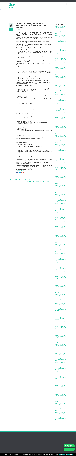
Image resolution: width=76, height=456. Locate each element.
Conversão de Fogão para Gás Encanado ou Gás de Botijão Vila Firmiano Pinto (60, 345)
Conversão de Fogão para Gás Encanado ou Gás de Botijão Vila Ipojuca (60, 295)
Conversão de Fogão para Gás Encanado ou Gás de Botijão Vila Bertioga (60, 400)
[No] (74, 454)
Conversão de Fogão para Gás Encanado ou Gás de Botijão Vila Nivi (60, 209)
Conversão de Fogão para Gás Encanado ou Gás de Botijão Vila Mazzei (60, 232)
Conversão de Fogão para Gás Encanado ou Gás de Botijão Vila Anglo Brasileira (60, 409)
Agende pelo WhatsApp (20, 170)
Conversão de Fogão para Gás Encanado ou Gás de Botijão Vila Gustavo (60, 313)
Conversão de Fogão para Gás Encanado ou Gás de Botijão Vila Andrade (60, 413)
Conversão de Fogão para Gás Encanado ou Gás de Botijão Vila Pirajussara (60, 159)
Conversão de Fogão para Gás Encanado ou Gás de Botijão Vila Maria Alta (60, 264)
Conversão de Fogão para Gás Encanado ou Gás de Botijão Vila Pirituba (60, 154)
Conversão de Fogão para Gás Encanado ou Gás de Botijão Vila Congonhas (60, 382)
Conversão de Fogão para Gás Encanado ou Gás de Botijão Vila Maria (60, 268)
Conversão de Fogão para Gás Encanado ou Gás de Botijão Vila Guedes (60, 327)
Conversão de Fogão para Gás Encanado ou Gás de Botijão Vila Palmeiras (60, 186)
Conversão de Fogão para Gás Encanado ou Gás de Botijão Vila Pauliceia (60, 182)
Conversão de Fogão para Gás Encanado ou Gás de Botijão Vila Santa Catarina (60, 109)
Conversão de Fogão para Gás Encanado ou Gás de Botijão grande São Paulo (60, 27)
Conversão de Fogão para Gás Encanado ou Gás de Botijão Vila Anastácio (60, 418)
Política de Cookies (69, 454)
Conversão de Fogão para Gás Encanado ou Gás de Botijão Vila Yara (60, 64)
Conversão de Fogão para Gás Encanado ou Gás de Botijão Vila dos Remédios (60, 359)
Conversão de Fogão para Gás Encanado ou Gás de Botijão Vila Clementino (60, 386)
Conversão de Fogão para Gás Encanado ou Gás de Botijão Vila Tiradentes (60, 77)
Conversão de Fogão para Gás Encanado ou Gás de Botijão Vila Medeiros (60, 227)
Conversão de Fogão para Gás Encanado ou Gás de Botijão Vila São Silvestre (60, 95)
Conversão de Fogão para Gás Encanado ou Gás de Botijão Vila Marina (60, 241)
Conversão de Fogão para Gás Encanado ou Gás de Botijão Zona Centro (60, 36)
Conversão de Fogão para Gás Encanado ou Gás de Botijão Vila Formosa (60, 341)
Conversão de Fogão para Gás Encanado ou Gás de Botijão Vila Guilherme (60, 323)
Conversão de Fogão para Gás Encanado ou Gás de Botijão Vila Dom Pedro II (60, 363)
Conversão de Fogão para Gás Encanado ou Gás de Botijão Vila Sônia (60, 86)
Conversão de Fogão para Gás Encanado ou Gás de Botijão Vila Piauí (60, 164)
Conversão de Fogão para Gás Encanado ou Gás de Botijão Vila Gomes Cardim (60, 336)
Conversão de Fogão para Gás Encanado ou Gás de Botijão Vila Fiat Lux (60, 350)
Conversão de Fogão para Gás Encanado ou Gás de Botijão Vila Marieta (60, 250)
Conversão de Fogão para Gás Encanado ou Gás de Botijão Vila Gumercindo (60, 318)
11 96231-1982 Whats (12, 1)
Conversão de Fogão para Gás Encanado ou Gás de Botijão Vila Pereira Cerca (60, 168)
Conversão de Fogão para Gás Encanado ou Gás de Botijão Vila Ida (60, 304)
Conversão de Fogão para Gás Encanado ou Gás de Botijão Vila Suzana (60, 82)
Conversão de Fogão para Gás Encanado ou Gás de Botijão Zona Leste (60, 55)
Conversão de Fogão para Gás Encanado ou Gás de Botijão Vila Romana (60, 123)
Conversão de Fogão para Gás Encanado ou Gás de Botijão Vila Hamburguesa (60, 309)
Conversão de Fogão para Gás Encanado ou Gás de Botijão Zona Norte (60, 45)
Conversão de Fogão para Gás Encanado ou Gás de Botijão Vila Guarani (60, 332)
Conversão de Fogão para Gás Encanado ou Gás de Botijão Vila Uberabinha (60, 68)
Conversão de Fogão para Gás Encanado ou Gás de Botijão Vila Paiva (60, 191)
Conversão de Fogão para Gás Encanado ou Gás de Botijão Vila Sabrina (60, 114)
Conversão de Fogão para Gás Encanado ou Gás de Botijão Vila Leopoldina (38, 181)
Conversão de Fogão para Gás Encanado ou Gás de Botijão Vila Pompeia (60, 141)
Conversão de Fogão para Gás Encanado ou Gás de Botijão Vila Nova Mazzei (60, 200)
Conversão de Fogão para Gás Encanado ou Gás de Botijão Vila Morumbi (60, 214)
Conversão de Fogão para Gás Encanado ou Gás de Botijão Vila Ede (60, 354)
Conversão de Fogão (22, 29)
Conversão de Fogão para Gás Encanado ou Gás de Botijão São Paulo (60, 32)
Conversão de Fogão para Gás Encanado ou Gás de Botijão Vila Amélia (60, 422)
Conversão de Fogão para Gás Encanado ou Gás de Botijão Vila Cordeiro (60, 377)
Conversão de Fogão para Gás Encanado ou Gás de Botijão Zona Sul (60, 41)
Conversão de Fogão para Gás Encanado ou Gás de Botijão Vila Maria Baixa (60, 259)
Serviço (53, 4)
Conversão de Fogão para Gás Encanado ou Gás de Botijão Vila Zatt (60, 59)
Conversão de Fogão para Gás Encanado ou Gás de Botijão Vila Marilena (60, 245)
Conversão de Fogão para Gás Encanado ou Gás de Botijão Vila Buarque (60, 395)
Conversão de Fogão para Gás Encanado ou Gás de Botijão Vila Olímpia (60, 195)
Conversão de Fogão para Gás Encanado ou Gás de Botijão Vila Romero (60, 118)
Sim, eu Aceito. (61, 454)
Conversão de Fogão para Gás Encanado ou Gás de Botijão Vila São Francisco (60, 100)
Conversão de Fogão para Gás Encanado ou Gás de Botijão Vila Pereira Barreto (60, 173)
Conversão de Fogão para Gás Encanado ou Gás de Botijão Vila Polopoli (60, 145)
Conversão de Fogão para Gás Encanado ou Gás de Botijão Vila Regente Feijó (60, 127)
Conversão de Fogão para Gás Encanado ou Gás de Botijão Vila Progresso (60, 132)
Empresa (48, 4)
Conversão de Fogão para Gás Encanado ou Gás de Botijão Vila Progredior (60, 136)
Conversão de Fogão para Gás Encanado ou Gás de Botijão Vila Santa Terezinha (60, 105)
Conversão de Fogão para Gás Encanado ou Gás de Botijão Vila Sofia (60, 91)
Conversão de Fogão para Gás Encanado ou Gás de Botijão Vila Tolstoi (60, 73)
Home (45, 4)
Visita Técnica (58, 4)
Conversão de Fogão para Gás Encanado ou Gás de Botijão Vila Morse (60, 218)
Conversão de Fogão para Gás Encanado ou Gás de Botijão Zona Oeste (60, 50)
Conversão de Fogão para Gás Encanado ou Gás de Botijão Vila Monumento (60, 223)
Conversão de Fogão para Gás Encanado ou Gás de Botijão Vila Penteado (60, 177)
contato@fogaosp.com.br (20, 1)
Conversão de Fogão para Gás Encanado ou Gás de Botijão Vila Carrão (60, 391)
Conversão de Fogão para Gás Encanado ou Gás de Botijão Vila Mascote (60, 236)
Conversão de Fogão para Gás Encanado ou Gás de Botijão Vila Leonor (60, 282)
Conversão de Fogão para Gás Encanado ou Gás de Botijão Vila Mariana (60, 254)
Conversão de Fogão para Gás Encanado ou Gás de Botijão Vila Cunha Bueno (60, 368)
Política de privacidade (12, 444)
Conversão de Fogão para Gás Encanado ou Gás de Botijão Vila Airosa (60, 404)
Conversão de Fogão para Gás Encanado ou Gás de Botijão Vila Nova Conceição (60, 204)
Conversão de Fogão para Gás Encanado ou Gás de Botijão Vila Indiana (60, 300)
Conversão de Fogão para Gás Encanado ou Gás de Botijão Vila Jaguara (21, 179)
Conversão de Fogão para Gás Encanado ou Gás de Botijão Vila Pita (60, 150)
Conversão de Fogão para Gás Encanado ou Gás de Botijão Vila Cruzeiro (60, 373)
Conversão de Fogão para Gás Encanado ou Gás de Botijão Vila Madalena (60, 273)
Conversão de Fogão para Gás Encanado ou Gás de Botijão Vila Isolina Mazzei (60, 291)
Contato (63, 4)
